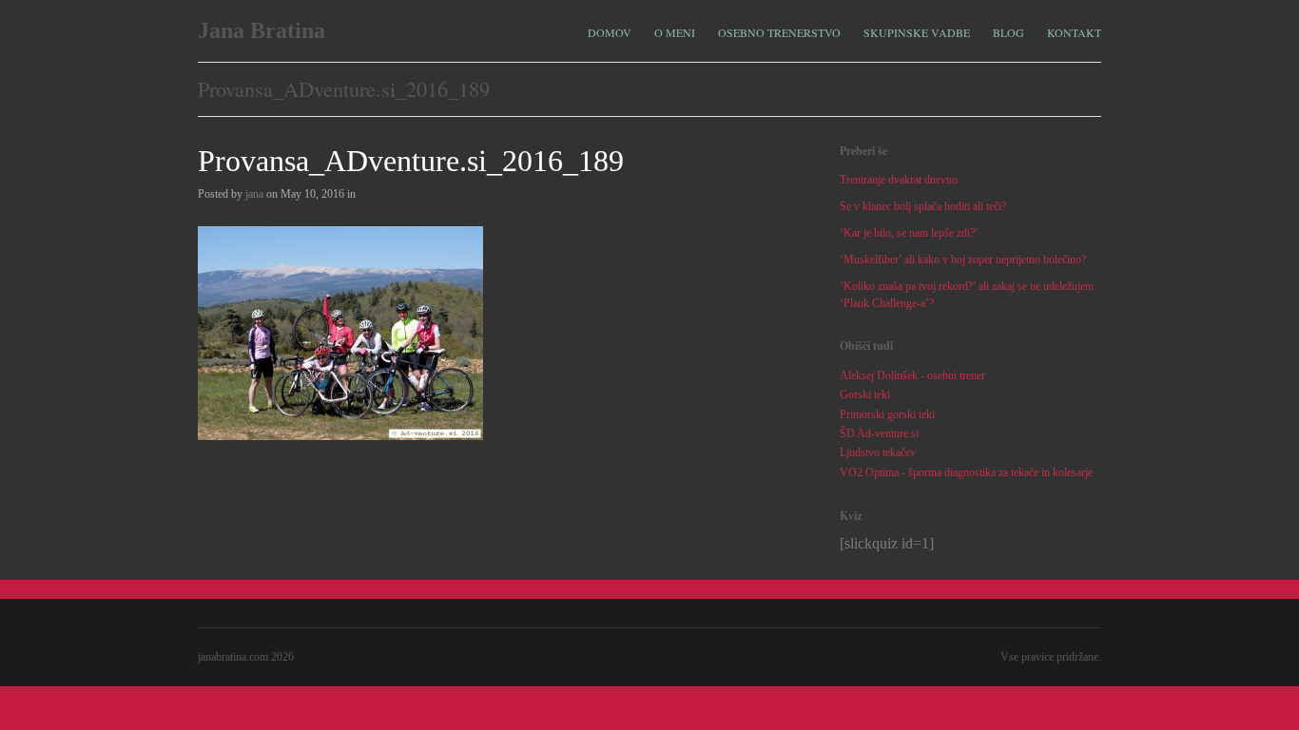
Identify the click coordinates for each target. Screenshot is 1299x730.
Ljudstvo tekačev (878, 452)
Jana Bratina (261, 30)
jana (254, 194)
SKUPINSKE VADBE (916, 30)
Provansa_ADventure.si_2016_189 (411, 161)
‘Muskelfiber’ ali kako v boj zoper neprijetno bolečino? (963, 259)
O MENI (674, 30)
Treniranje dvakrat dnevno (899, 179)
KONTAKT (1074, 32)
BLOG (1008, 32)
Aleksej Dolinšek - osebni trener (912, 375)
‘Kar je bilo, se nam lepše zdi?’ (909, 233)
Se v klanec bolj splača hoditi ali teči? (923, 206)
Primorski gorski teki (887, 414)
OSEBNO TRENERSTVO (779, 30)
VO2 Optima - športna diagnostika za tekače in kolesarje (966, 472)
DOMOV (609, 32)
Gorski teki (865, 394)
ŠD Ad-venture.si (879, 433)
